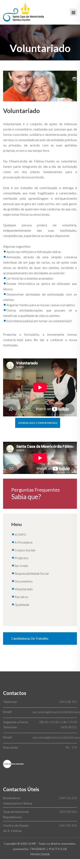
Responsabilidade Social (32, 573)
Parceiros (21, 597)
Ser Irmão (21, 566)
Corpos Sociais (25, 550)
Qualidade (22, 604)
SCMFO (20, 534)
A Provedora (23, 542)
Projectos (21, 558)
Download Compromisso (38, 422)
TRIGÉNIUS (37, 849)
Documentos (24, 581)
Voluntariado (24, 589)
